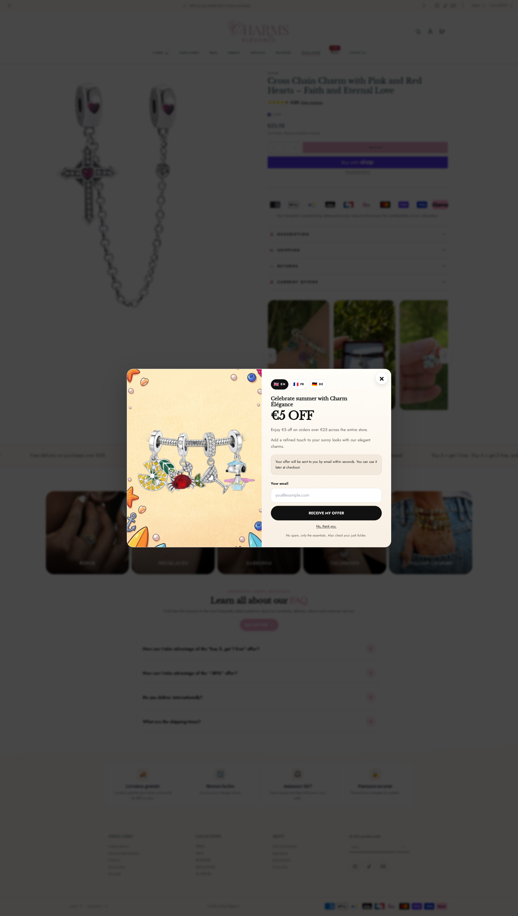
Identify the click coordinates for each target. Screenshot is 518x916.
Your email (279, 483)
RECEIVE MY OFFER (326, 513)
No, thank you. (326, 526)
